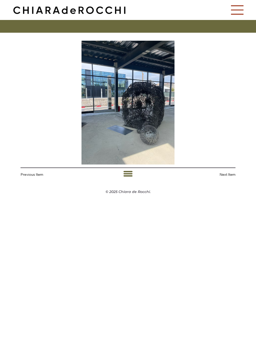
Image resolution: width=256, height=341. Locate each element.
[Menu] (237, 10)
